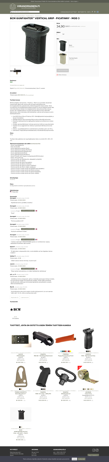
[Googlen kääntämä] (15, 211)
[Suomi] (98, 12)
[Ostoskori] (95, 12)
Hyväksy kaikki (81, 459)
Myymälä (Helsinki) (19, 88)
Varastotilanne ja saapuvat (17, 85)
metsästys (82, 12)
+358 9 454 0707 (61, 452)
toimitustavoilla (35, 143)
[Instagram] (97, 450)
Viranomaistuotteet (20, 16)
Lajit (11, 16)
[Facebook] (93, 450)
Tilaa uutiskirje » (93, 456)
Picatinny (12, 179)
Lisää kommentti (25, 297)
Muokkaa (74, 459)
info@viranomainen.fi (59, 454)
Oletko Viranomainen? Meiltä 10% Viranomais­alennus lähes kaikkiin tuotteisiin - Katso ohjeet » (54, 1)
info (89, 12)
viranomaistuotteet (69, 12)
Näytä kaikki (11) (14, 297)
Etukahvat (38, 16)
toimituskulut (83, 26)
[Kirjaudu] (92, 12)
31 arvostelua (29, 95)
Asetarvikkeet (30, 16)
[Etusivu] (25, 9)
